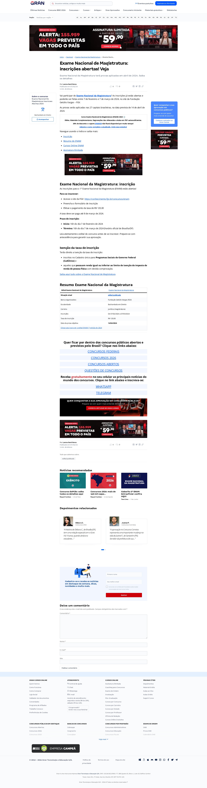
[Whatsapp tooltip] (164, 760)
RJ (146, 17)
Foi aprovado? (78, 709)
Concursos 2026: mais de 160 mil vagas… (103, 492)
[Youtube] (156, 760)
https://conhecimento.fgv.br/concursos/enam (107, 198)
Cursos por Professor (113, 712)
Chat (71, 687)
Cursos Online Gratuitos (114, 720)
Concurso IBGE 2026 (57, 10)
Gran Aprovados (113, 10)
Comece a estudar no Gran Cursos (103, 408)
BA (92, 17)
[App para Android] (152, 760)
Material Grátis (149, 687)
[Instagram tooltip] (160, 760)
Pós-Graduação (111, 698)
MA (112, 17)
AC (77, 17)
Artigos (97, 10)
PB (131, 17)
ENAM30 (98, 123)
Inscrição (67, 136)
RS (161, 17)
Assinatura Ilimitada (166, 3)
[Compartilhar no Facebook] (133, 86)
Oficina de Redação (112, 716)
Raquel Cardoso (65, 497)
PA (128, 17)
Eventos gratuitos (145, 3)
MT (124, 17)
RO (153, 17)
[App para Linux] (144, 760)
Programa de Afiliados (37, 705)
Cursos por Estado (112, 709)
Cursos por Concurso (113, 702)
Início (62, 57)
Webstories (172, 10)
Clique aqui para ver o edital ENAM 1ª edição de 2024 (81, 328)
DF (100, 17)
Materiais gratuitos (153, 10)
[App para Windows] (140, 760)
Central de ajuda (75, 684)
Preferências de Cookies (38, 712)
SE (168, 17)
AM (85, 17)
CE (96, 17)
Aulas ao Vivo (148, 691)
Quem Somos (34, 684)
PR (142, 17)
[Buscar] (52, 4)
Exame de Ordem (112, 691)
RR (157, 17)
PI (138, 17)
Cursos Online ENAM (73, 145)
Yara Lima (124, 499)
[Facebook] (168, 760)
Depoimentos (148, 684)
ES (104, 17)
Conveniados (34, 702)
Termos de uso (103, 760)
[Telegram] (176, 760)
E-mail (63, 650)
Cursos (86, 10)
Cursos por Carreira (113, 705)
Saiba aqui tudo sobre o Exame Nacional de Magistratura (87, 274)
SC (165, 17)
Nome (63, 641)
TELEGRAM (103, 393)
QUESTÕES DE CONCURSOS (103, 370)
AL (81, 17)
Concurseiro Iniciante (132, 10)
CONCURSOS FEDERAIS (103, 351)
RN (150, 17)
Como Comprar (35, 691)
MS (120, 17)
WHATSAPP (103, 386)
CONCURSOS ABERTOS (103, 364)
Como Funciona (35, 687)
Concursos (73, 10)
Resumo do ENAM (72, 141)
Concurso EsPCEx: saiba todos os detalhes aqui (72, 492)
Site (61, 658)
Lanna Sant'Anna (70, 84)
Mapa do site (120, 760)
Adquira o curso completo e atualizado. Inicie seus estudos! (103, 127)
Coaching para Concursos (115, 687)
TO (176, 17)
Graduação (109, 694)
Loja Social (33, 694)
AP (89, 17)
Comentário (65, 613)
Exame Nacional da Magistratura (87, 57)
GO (108, 17)
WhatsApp (73, 691)
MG (116, 17)
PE (135, 17)
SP (172, 17)
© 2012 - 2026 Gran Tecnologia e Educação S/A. (50, 760)
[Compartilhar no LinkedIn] (139, 86)
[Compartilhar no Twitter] (136, 86)
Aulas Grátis (148, 694)
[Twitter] (172, 760)
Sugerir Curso (148, 698)
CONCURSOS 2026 (103, 358)
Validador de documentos (39, 698)
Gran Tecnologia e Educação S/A (88, 773)
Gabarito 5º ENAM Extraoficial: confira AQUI (131, 494)
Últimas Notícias (37, 10)
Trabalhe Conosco (36, 709)
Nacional (69, 57)
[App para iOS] (148, 760)
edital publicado (114, 295)
